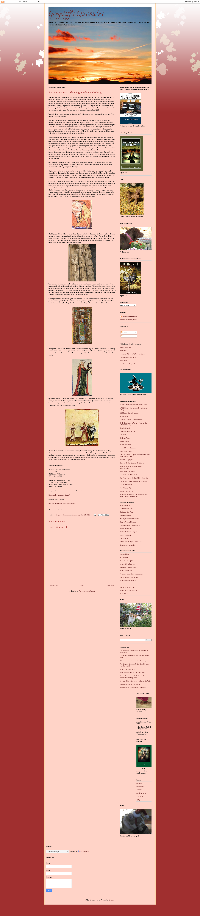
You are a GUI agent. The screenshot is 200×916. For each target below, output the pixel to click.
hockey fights (124, 441)
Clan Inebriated (125, 428)
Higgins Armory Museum (128, 522)
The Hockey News (126, 485)
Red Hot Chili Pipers (126, 561)
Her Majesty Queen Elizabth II (130, 519)
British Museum (125, 505)
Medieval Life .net (126, 528)
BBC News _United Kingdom (129, 413)
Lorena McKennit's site (127, 587)
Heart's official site (126, 571)
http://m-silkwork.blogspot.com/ (59, 495)
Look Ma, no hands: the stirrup (130, 684)
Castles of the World (126, 509)
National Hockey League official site (132, 463)
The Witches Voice (126, 488)
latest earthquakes (126, 451)
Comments (126, 336)
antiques (139, 783)
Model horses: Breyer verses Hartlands (133, 687)
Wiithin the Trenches (126, 491)
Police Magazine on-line (128, 357)
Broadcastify (124, 416)
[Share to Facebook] (106, 515)
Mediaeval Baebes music (128, 567)
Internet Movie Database (128, 448)
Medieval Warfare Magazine (129, 532)
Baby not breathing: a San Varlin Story (132, 672)
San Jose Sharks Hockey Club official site (134, 478)
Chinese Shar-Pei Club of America (131, 420)
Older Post (110, 586)
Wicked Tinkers (125, 594)
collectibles (140, 786)
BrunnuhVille (124, 557)
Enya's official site (126, 584)
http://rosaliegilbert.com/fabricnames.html (62, 503)
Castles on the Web (126, 512)
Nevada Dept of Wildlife (127, 471)
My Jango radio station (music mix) (131, 574)
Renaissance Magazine (127, 545)
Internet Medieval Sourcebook (130, 525)
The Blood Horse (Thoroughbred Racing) (133, 481)
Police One (123, 360)
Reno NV (139, 790)
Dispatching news (125, 347)
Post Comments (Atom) (87, 591)
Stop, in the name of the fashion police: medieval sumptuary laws (133, 677)
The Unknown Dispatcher (128, 364)
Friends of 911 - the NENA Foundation (132, 354)
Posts (124, 332)
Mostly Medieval (125, 535)
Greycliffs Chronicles (129, 316)
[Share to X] (103, 515)
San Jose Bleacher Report (128, 475)
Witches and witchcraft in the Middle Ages (134, 661)
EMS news (123, 350)
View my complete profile (128, 320)
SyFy (138, 800)
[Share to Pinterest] (108, 515)
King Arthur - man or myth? (129, 669)
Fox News (123, 435)
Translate (86, 851)
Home (82, 586)
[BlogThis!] (101, 515)
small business (141, 793)
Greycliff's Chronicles (75, 14)
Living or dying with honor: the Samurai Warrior (135, 681)
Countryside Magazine (127, 431)
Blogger (111, 900)
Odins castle (124, 538)
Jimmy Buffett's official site (129, 577)
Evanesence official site (128, 580)
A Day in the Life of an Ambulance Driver (133, 405)
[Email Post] (95, 515)
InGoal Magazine (125, 445)
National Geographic (126, 460)
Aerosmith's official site (127, 564)
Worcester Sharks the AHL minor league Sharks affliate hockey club (133, 495)
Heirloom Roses (125, 438)
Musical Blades (125, 554)
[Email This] (99, 515)
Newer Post (54, 586)
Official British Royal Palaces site (131, 542)
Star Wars (139, 796)
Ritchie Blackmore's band (128, 590)
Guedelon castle (125, 515)
